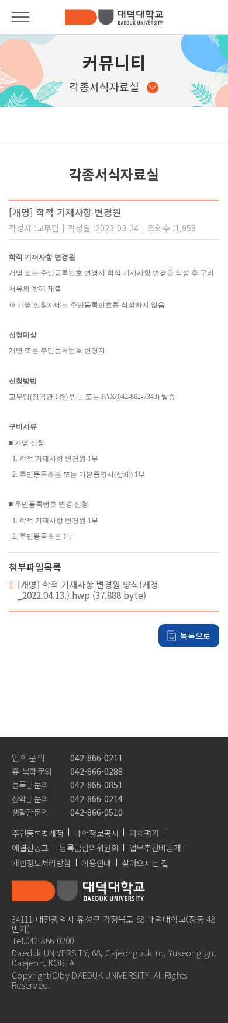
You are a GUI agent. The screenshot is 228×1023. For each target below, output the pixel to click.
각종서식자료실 (104, 86)
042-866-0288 (96, 771)
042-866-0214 (96, 798)
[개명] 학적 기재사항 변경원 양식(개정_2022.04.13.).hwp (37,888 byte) (88, 590)
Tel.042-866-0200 (43, 940)
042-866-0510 (96, 812)
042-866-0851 (96, 784)
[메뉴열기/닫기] (20, 17)
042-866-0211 (96, 757)
